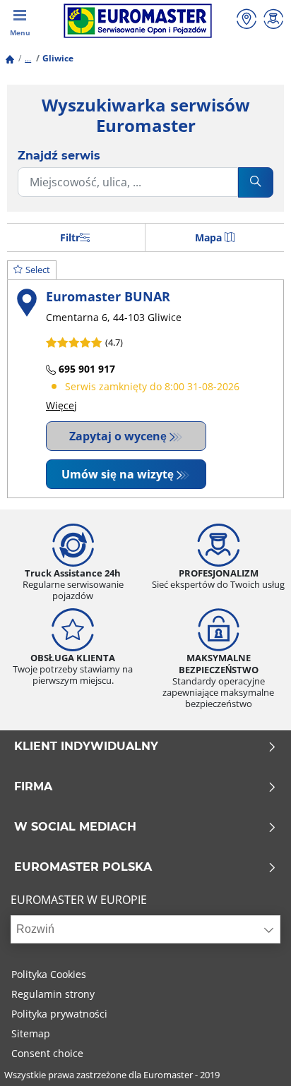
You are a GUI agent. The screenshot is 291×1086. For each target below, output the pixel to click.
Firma (33, 786)
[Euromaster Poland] (137, 21)
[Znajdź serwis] (246, 21)
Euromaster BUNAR (108, 296)
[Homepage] (10, 58)
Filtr (70, 237)
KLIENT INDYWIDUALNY (86, 746)
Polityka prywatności (59, 1013)
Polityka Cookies (48, 974)
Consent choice (47, 1053)
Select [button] (37, 269)
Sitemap (30, 1033)
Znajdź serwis (59, 155)
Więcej (61, 405)
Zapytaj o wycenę (118, 436)
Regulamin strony (53, 994)
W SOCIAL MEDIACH (75, 827)
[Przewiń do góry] (254, 1056)
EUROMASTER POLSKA (83, 867)
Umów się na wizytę (117, 474)
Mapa (208, 237)
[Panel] (273, 21)
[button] (28, 58)
